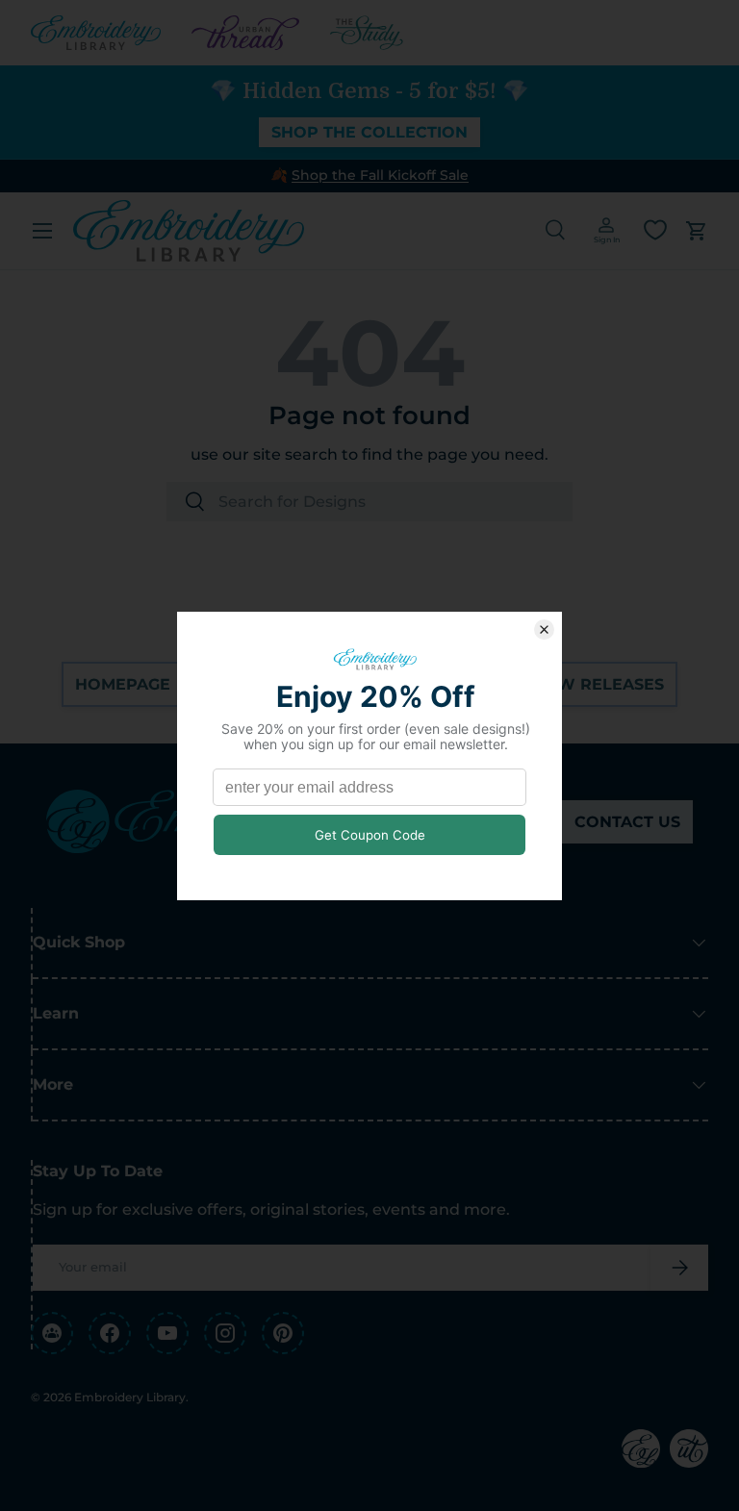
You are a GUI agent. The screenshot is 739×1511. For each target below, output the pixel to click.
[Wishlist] (655, 229)
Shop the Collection (369, 132)
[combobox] (369, 501)
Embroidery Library (130, 1397)
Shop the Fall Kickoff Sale (380, 175)
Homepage (122, 684)
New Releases (599, 684)
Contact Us (627, 822)
